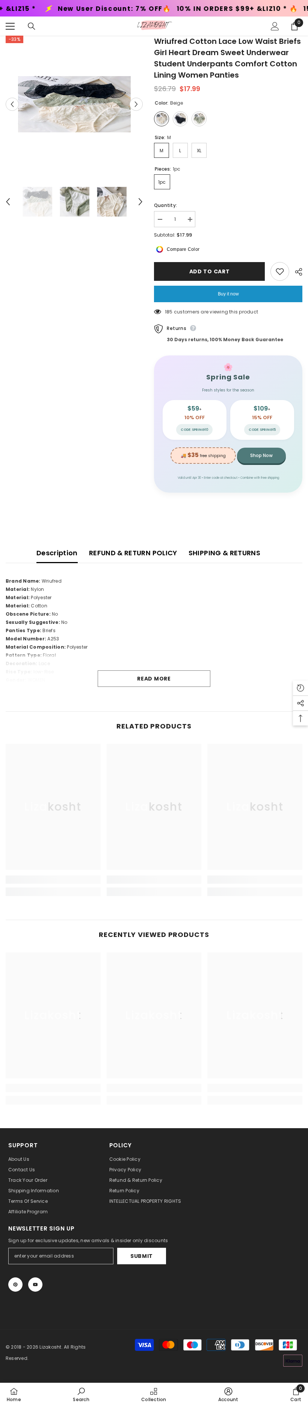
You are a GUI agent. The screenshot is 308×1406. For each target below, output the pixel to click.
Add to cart (207, 271)
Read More (154, 678)
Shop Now (261, 455)
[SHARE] (295, 272)
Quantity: (165, 205)
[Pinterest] (15, 1284)
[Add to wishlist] (279, 271)
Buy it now (228, 294)
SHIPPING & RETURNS (224, 553)
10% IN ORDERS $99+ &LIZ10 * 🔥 (164, 9)
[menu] (10, 26)
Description (57, 553)
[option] (74, 104)
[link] (53, 879)
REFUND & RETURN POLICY (133, 553)
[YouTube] (35, 1284)
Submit (141, 1256)
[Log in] (275, 26)
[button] (12, 104)
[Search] (31, 26)
